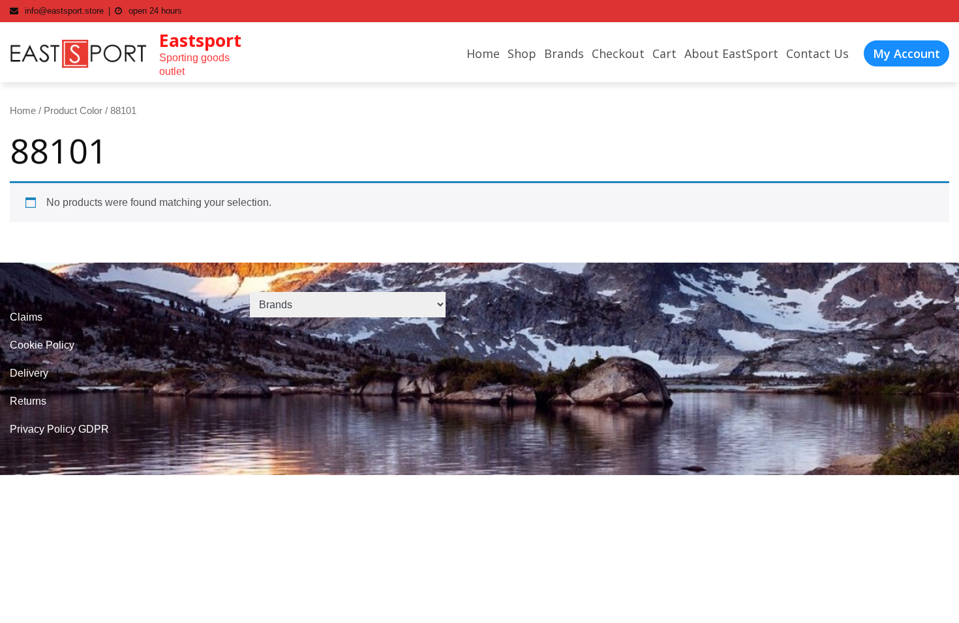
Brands (564, 53)
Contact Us (817, 53)
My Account (906, 53)
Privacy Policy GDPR (59, 429)
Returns (28, 401)
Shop (522, 53)
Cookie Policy (42, 345)
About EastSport (731, 53)
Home (483, 53)
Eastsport (200, 40)
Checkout (618, 53)
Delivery (29, 373)
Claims (26, 317)
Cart (664, 53)
